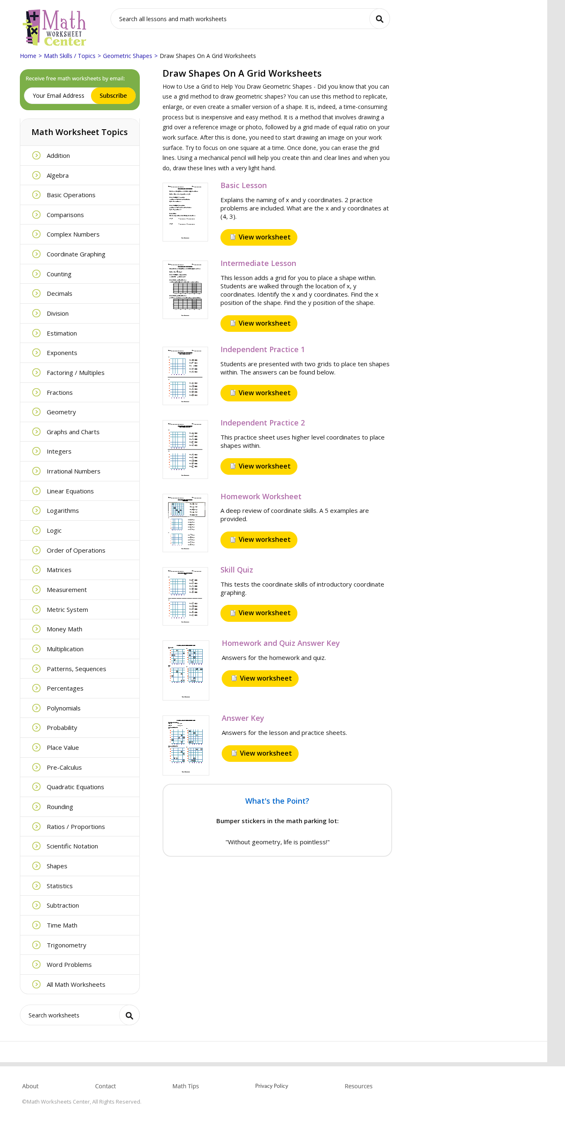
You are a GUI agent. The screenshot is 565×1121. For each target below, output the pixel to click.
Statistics (60, 886)
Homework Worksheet (261, 496)
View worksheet (265, 237)
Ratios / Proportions (76, 826)
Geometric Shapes (127, 56)
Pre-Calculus (64, 767)
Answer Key (243, 718)
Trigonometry (66, 945)
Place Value (63, 747)
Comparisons (65, 214)
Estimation (62, 333)
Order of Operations (76, 550)
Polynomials (64, 708)
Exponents (62, 352)
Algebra (58, 175)
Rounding (60, 806)
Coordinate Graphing (76, 254)
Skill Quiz (236, 570)
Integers (59, 451)
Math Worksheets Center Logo (55, 27)
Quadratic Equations (75, 787)
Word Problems (69, 964)
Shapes (57, 866)
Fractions (60, 392)
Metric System (67, 609)
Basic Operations (71, 195)
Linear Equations (70, 491)
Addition (58, 155)
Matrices (59, 569)
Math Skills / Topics (70, 56)
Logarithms (63, 510)
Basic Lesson (243, 185)
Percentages (65, 688)
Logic (54, 530)
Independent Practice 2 (262, 423)
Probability (62, 727)
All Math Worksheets (76, 984)
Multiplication (65, 649)
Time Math (62, 925)
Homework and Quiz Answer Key (281, 643)
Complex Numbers (73, 234)
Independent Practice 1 (262, 349)
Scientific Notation (72, 846)
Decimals (59, 293)
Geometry (61, 412)
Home (28, 56)
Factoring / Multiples (76, 372)
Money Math (64, 629)
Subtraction (63, 905)
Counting (59, 274)
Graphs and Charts (73, 432)
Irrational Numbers (74, 471)
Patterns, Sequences (76, 668)
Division (58, 313)
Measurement (67, 589)
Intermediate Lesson (258, 263)
